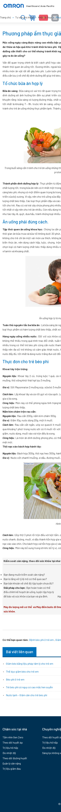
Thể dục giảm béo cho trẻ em (22, 671)
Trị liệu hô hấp (10, 747)
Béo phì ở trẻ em (15, 679)
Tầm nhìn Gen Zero (13, 737)
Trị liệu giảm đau (12, 768)
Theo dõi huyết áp (13, 742)
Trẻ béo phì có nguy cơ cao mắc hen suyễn (29, 687)
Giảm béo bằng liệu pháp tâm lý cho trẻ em (29, 663)
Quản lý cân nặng (12, 763)
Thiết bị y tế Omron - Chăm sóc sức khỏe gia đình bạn (28, 6)
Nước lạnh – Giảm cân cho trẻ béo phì (26, 695)
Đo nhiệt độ (9, 753)
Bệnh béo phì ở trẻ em (41, 639)
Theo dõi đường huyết (15, 758)
